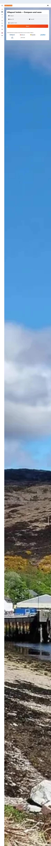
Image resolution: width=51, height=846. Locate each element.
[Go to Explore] (2, 20)
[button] (2, 5)
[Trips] (2, 29)
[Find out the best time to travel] (2, 26)
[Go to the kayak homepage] (8, 5)
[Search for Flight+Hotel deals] (2, 17)
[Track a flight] (2, 23)
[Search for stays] (2, 12)
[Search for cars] (2, 14)
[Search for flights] (2, 9)
